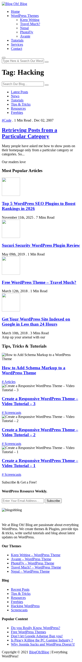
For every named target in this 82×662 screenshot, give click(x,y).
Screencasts (19, 610)
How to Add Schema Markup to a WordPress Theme (33, 370)
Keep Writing (29, 20)
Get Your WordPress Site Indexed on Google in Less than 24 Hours (36, 322)
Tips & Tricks (21, 104)
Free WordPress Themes (28, 632)
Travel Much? (30, 24)
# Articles (8, 382)
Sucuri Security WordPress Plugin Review (41, 245)
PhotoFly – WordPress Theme (32, 563)
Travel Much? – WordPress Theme (36, 567)
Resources (18, 108)
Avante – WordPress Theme (31, 559)
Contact (16, 49)
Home (15, 11)
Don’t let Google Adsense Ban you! (37, 636)
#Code (6, 120)
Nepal (24, 28)
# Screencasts (11, 413)
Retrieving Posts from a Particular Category (29, 133)
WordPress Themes (25, 16)
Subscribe (53, 500)
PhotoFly (26, 32)
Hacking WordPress (25, 606)
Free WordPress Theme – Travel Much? (39, 282)
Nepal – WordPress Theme (30, 571)
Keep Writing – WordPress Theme (35, 555)
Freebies (17, 112)
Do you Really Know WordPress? (35, 628)
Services (17, 44)
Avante (25, 36)
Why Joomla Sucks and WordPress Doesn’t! (43, 644)
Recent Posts (20, 589)
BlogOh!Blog (39, 652)
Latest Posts (19, 92)
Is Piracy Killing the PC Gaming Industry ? (42, 640)
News (15, 96)
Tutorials (17, 40)
